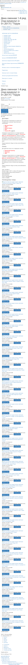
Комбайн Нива (7, 42)
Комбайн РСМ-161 (8, 40)
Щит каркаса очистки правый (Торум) (10, 315)
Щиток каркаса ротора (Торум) (9, 259)
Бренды (5, 639)
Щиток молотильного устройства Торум (11, 226)
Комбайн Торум (7, 35)
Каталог (5, 637)
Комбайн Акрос (7, 36)
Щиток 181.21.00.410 (6, 304)
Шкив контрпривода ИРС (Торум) (9, 532)
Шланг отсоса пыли (6, 405)
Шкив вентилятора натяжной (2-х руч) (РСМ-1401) (13, 599)
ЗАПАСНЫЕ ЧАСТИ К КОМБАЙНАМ (10, 33)
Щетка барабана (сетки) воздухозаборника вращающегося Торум (11, 382)
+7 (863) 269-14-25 (23, 12)
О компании (6, 644)
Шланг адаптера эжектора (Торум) (9, 428)
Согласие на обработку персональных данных (12, 663)
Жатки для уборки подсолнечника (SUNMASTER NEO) (13, 64)
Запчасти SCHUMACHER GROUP (9, 58)
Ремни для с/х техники (7, 78)
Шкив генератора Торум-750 (8, 588)
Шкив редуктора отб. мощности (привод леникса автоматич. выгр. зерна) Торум (13, 463)
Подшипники (5, 70)
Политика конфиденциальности (9, 661)
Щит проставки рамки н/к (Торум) (9, 337)
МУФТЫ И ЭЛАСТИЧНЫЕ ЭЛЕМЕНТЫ (12, 46)
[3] (6, 104)
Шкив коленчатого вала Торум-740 (9, 543)
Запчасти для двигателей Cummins (10, 75)
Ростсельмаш (7, 98)
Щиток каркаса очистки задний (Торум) (10, 293)
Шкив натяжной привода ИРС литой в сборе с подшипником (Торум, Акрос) (12, 486)
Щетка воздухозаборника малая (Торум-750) (12, 348)
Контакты (6, 642)
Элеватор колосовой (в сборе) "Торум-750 (11, 183)
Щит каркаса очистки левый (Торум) (10, 326)
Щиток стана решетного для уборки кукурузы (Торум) (14, 237)
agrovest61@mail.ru (5, 656)
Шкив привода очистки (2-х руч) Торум (10, 474)
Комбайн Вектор (7, 38)
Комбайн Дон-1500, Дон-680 (10, 39)
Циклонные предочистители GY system (10, 60)
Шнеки (5, 45)
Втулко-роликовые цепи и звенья (11, 50)
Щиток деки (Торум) (6, 248)
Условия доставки (8, 650)
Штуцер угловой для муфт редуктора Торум (12, 394)
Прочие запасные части (9, 53)
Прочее (3, 83)
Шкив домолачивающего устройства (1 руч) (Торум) (13, 577)
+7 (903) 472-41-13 (23, 13)
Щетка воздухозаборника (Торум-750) (10, 359)
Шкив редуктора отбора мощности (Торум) (11, 451)
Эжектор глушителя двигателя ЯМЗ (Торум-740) (13, 205)
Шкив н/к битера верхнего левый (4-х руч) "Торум (13, 510)
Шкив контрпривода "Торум (8, 521)
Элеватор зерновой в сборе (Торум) (10, 194)
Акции (5, 638)
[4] (7, 104)
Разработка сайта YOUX (14, 664)
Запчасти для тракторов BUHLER (9, 55)
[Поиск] (24, 9)
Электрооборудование (9, 49)
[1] (5, 104)
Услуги (5, 641)
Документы (6, 647)
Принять (2, 5)
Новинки (4, 81)
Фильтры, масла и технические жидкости (11, 67)
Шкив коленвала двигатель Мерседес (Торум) (12, 554)
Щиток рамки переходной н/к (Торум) (10, 216)
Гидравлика (6, 51)
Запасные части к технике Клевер (9, 73)
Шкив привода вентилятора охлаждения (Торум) (13, 622)
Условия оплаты (7, 648)
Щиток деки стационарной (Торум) (9, 270)
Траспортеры (7, 43)
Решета (5, 47)
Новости (5, 646)
